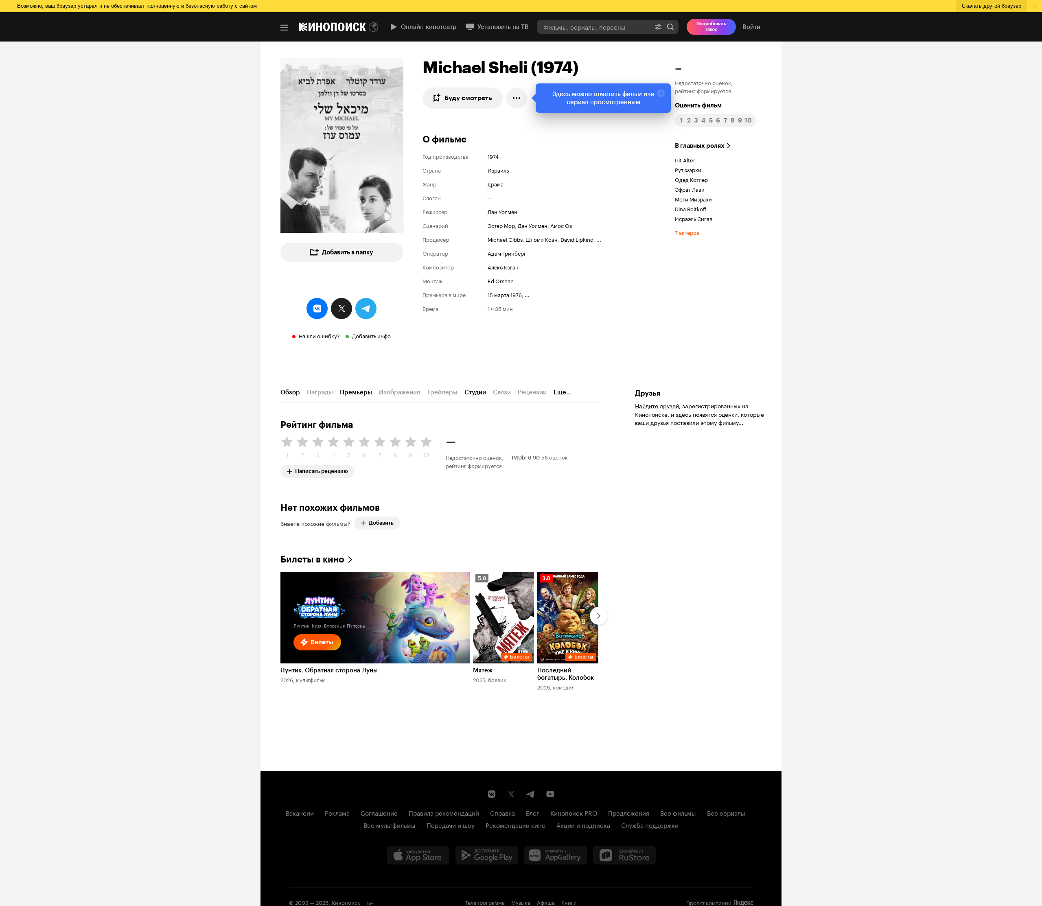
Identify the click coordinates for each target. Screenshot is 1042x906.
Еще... (562, 392)
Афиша (546, 902)
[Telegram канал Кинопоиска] (531, 794)
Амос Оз (561, 225)
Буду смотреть (468, 98)
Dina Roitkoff (690, 208)
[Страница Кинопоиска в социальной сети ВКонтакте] (492, 794)
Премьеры (356, 392)
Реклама (337, 812)
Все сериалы (726, 812)
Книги (569, 902)
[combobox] (593, 26)
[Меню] (284, 28)
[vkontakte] (317, 308)
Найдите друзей (657, 405)
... (598, 239)
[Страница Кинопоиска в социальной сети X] (511, 794)
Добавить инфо (371, 335)
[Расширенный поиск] (658, 26)
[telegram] (366, 308)
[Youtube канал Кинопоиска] (550, 794)
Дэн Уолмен (502, 211)
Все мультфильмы (389, 824)
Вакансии (300, 812)
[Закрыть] (661, 93)
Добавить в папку (347, 252)
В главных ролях (700, 145)
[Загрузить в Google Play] (486, 855)
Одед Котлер (691, 179)
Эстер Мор (501, 225)
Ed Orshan (501, 280)
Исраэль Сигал (693, 218)
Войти (751, 27)
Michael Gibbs (505, 239)
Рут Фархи (688, 169)
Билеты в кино (312, 559)
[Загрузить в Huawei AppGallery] (555, 855)
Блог (532, 812)
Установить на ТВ (503, 27)
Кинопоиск (346, 902)
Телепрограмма (485, 902)
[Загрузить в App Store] (418, 855)
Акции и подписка (583, 824)
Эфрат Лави (690, 189)
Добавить (381, 523)
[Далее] (599, 616)
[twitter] (341, 308)
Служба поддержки (650, 824)
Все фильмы (678, 812)
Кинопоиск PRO (573, 812)
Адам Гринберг (507, 253)
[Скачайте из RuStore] (624, 855)
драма (495, 183)
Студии (475, 392)
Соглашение (379, 812)
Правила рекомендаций (444, 812)
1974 (493, 156)
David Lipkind (576, 239)
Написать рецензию (321, 469)
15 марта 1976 (505, 294)
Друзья (648, 393)
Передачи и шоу (451, 824)
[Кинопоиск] (332, 27)
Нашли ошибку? (319, 335)
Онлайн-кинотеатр (429, 27)
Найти (670, 26)
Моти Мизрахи (693, 199)
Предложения (628, 812)
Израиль (498, 170)
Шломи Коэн (541, 239)
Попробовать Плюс (711, 26)
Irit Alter (685, 159)
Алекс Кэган (503, 267)
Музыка (520, 902)
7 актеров (687, 232)
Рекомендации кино (515, 824)
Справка (502, 812)
